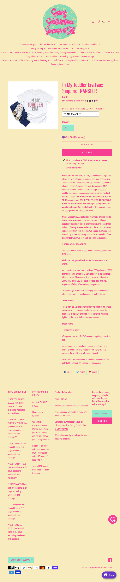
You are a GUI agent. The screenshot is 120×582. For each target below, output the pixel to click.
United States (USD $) (20, 559)
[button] (80, 100)
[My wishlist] (103, 21)
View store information (74, 167)
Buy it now (87, 152)
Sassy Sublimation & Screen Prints (100, 567)
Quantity (66, 121)
